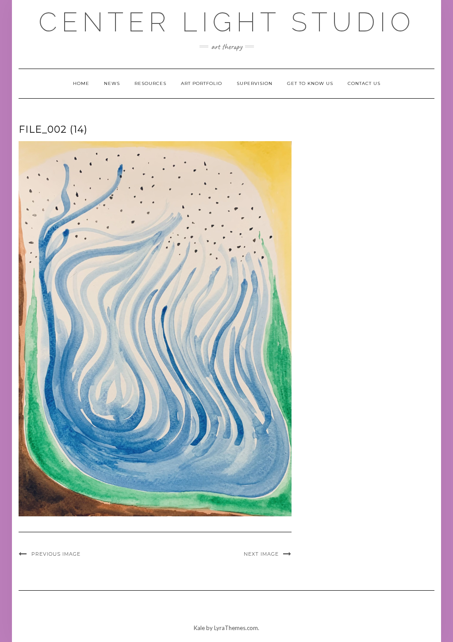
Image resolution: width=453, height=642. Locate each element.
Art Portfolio (201, 83)
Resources (150, 83)
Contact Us (364, 83)
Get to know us (310, 83)
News (112, 83)
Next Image (261, 554)
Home (81, 83)
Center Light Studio (226, 22)
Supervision (255, 83)
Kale (199, 627)
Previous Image (56, 554)
